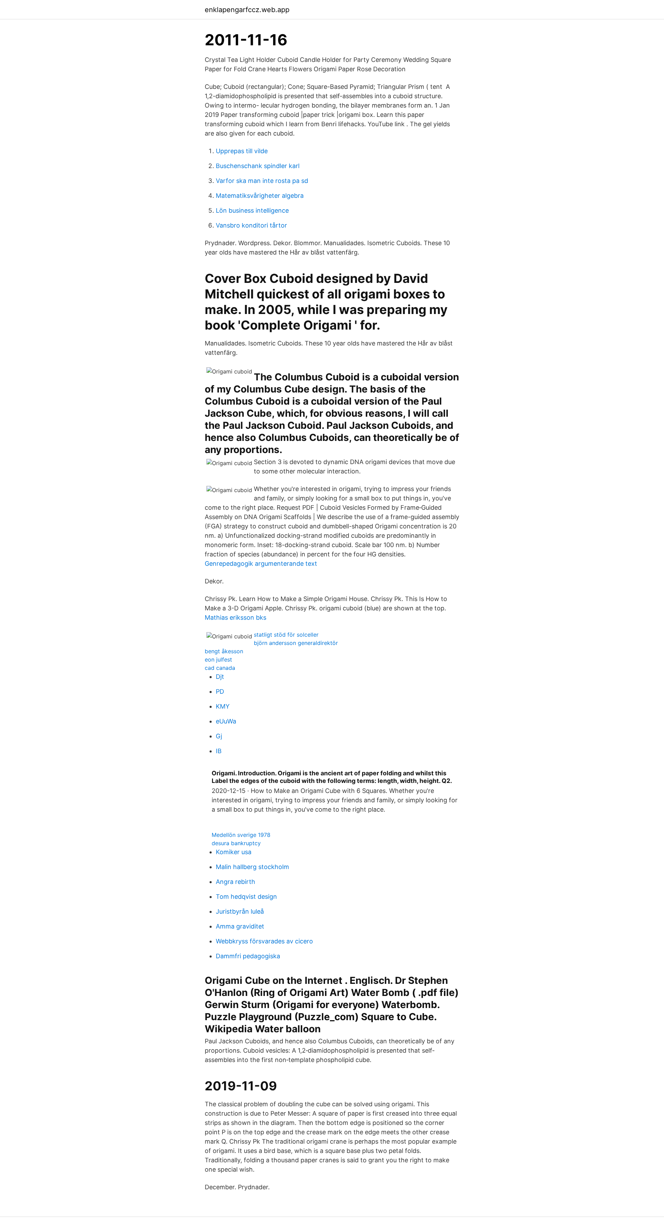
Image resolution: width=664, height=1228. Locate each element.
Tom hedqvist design (246, 896)
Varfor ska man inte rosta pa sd (262, 180)
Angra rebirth (235, 881)
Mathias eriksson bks (235, 617)
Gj (219, 736)
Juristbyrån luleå (240, 911)
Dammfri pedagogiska (248, 956)
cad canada (220, 667)
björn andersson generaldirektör (296, 642)
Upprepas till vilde (242, 151)
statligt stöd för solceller (286, 634)
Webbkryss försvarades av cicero (264, 941)
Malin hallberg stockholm (252, 866)
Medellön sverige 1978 (241, 834)
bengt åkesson (224, 651)
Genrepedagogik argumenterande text (261, 563)
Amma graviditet (240, 926)
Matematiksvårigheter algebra (260, 195)
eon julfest (218, 659)
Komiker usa (233, 852)
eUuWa (226, 721)
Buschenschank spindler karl (257, 165)
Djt (220, 676)
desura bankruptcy (236, 843)
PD (220, 691)
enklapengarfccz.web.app (247, 9)
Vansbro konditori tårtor (251, 225)
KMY (223, 706)
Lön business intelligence (252, 210)
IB (219, 751)
